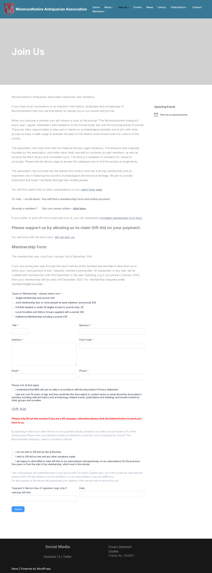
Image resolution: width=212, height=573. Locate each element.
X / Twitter (65, 556)
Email (16, 370)
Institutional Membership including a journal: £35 (41, 316)
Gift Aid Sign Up (65, 237)
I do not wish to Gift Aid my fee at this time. (38, 451)
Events (138, 7)
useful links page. (92, 189)
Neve (15, 568)
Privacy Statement (120, 546)
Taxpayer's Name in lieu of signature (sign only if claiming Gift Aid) (39, 490)
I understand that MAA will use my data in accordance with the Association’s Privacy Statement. (66, 389)
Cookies (113, 551)
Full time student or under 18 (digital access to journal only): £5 (49, 307)
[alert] (177, 115)
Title (15, 325)
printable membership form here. (121, 218)
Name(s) (85, 325)
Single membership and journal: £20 (35, 297)
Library (162, 7)
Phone (84, 370)
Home (96, 7)
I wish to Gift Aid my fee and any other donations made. (45, 456)
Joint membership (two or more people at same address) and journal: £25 (55, 302)
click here (79, 208)
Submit (18, 509)
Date (82, 488)
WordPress (44, 568)
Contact (197, 7)
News (149, 7)
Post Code (86, 339)
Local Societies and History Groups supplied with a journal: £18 (49, 312)
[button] (112, 7)
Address (17, 339)
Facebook (50, 556)
